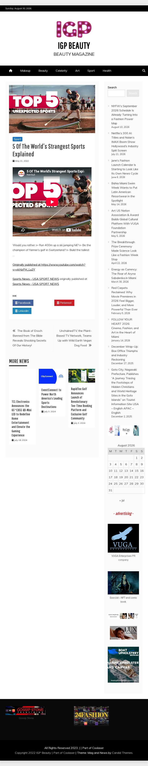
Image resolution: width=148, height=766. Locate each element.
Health (107, 70)
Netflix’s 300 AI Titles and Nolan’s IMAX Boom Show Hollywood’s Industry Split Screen (124, 141)
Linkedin (23, 311)
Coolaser (69, 753)
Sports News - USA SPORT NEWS (36, 279)
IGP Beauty (74, 45)
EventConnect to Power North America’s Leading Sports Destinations (52, 398)
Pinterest (65, 302)
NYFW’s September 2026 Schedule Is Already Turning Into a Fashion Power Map (124, 114)
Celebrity (61, 70)
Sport (91, 70)
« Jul (121, 500)
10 (110, 470)
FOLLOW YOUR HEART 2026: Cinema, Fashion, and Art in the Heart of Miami (125, 328)
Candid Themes (122, 753)
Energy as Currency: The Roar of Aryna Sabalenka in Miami (124, 273)
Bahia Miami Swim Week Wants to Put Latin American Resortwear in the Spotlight (124, 191)
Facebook (24, 302)
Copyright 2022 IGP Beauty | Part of (39, 753)
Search (112, 87)
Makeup (25, 70)
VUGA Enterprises (122, 555)
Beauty (43, 70)
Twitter (45, 302)
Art (77, 70)
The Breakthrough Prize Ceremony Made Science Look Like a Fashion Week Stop (124, 250)
